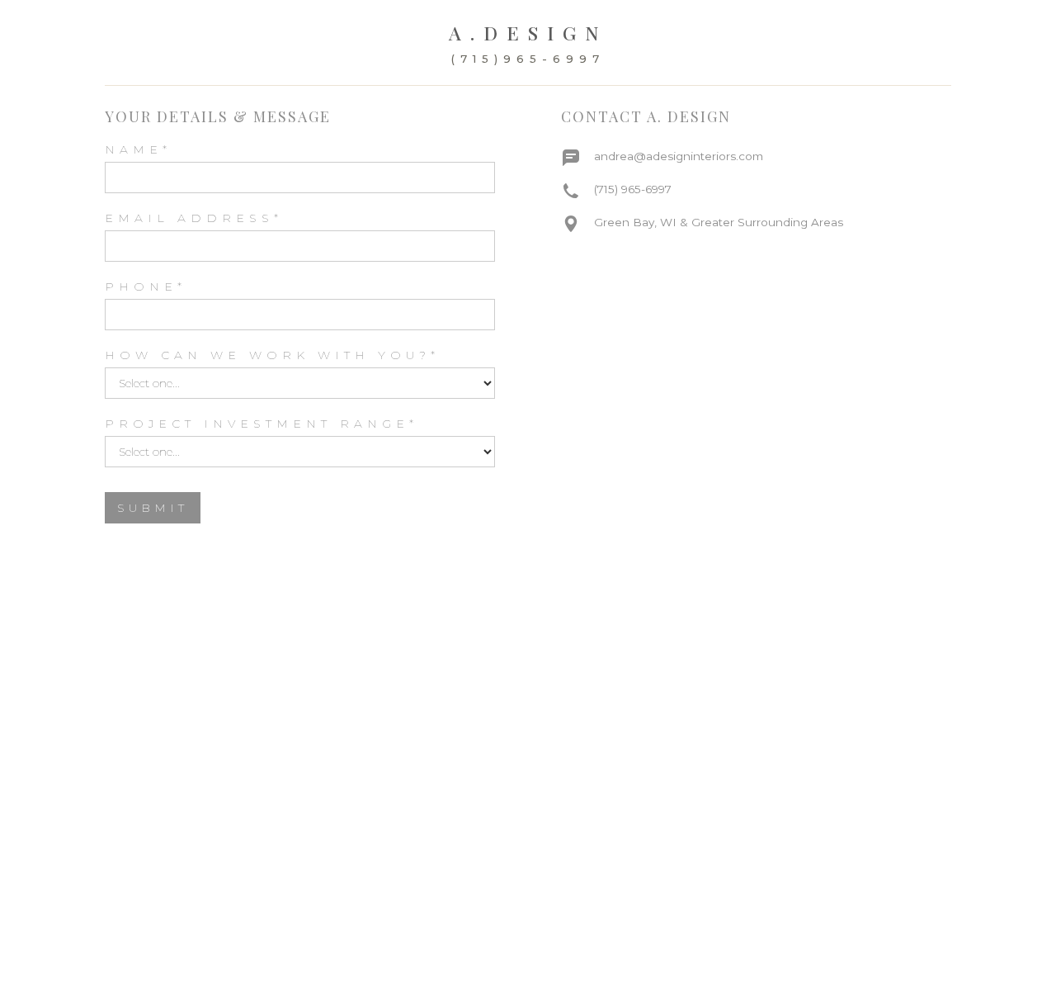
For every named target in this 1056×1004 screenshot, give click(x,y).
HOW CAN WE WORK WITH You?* (272, 355)
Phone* (145, 286)
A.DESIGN (528, 32)
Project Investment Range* (261, 423)
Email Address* (194, 218)
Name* (138, 149)
